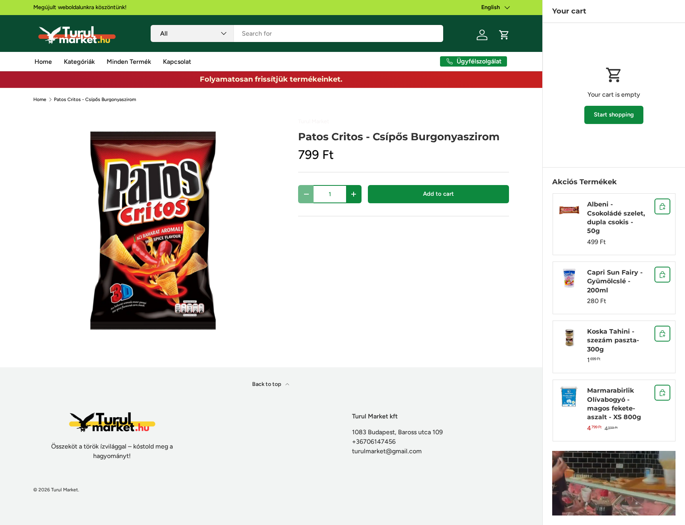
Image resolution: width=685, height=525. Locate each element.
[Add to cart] (662, 206)
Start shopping (614, 114)
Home (43, 61)
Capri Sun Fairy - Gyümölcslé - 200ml (615, 281)
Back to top (267, 384)
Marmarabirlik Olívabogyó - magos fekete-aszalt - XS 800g (614, 404)
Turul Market (313, 121)
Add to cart (438, 193)
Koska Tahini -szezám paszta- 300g (613, 340)
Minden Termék (129, 61)
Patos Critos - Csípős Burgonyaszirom (95, 99)
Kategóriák (79, 61)
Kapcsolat (177, 61)
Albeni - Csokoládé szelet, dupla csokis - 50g (616, 217)
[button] (504, 35)
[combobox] (297, 33)
